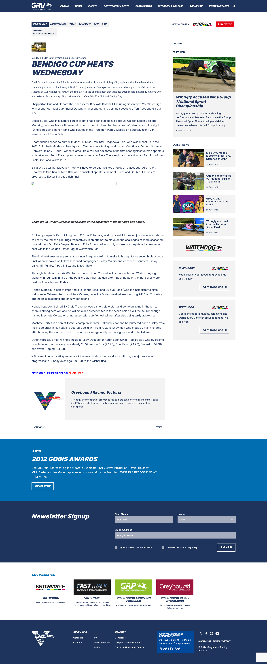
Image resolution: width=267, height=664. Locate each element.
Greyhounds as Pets (116, 6)
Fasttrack (77, 642)
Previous (39, 427)
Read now (42, 486)
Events (92, 6)
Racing (64, 6)
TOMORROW (84, 24)
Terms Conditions (144, 547)
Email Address (123, 529)
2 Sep (96, 24)
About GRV (196, 6)
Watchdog (78, 637)
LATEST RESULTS (58, 24)
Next (159, 427)
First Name (121, 514)
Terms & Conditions (222, 641)
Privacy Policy (190, 547)
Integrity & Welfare (170, 6)
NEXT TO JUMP (40, 24)
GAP (96, 637)
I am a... (182, 514)
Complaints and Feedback (127, 642)
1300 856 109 (169, 649)
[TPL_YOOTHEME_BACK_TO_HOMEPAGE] (42, 6)
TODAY (72, 24)
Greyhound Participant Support (130, 647)
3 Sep (104, 24)
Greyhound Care (102, 642)
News (78, 6)
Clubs (97, 647)
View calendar (179, 24)
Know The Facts (219, 6)
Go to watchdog (212, 287)
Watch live (226, 24)
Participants (143, 6)
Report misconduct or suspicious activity (171, 635)
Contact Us (120, 637)
